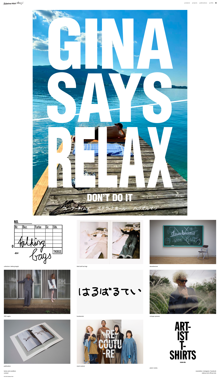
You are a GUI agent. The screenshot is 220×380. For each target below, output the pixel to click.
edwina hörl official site (209, 373)
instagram (206, 371)
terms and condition (10, 371)
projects (194, 3)
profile (211, 3)
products (187, 3)
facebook (213, 371)
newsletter (199, 371)
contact (6, 373)
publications (203, 3)
